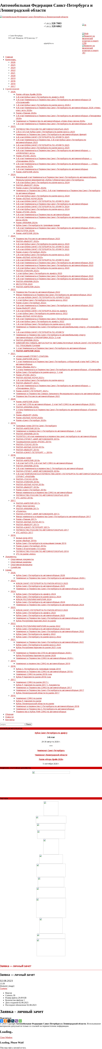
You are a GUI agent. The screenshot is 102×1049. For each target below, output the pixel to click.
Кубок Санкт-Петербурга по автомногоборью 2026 (40, 575)
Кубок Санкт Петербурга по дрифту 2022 (36, 634)
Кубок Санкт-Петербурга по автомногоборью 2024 (40, 602)
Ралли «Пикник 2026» (26, 113)
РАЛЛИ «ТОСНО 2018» (27, 479)
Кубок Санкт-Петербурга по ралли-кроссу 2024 (38, 596)
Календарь (10, 59)
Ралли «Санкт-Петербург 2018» (31, 489)
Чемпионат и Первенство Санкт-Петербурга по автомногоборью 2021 (50, 642)
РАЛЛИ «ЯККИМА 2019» (27, 433)
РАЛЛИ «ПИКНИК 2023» (27, 270)
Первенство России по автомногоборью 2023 (38, 238)
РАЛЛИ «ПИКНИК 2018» (27, 481)
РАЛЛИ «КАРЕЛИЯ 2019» (28, 428)
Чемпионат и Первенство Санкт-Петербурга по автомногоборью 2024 (50, 604)
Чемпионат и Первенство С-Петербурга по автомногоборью (45, 708)
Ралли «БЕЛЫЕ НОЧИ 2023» (29, 257)
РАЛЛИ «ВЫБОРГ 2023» (27, 241)
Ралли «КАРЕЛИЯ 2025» (27, 171)
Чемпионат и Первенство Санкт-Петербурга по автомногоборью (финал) (51, 134)
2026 (13, 62)
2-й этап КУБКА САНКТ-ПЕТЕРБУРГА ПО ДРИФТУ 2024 (42, 201)
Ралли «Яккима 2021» (26, 366)
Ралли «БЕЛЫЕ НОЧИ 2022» (29, 316)
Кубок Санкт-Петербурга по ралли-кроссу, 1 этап (39, 372)
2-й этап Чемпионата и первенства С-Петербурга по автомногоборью (49, 468)
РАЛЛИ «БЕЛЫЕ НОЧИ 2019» (30, 447)
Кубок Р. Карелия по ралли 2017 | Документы (38, 684)
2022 (13, 70)
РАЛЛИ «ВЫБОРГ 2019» (27, 449)
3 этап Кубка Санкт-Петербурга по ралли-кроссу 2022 (41, 300)
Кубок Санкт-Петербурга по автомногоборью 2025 (40, 586)
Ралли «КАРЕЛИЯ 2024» (27, 233)
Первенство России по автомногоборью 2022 (38, 292)
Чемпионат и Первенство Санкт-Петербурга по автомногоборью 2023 (50, 618)
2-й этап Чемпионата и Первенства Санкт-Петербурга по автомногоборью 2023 (54, 278)
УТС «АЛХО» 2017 (24, 532)
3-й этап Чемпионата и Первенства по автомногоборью (43, 214)
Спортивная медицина (21, 564)
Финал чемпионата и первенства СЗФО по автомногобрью (44, 492)
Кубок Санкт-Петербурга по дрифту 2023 (36, 612)
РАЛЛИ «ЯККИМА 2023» (27, 281)
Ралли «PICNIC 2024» (26, 211)
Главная (9, 56)
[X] (9, 1021)
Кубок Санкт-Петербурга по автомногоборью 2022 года (43, 628)
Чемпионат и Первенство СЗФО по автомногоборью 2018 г (44, 671)
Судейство (16, 567)
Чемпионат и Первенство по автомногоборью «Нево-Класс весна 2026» (50, 121)
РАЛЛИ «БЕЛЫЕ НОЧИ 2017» (30, 521)
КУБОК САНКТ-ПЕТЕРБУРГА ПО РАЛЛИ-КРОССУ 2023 (42, 610)
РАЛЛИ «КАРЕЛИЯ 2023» (28, 286)
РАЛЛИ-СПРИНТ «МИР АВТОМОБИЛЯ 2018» (38, 471)
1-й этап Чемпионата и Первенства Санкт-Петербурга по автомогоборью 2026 (54, 123)
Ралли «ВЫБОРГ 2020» (27, 415)
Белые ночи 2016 (24, 537)
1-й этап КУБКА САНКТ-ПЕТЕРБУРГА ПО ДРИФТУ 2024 (42, 206)
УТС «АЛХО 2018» (24, 497)
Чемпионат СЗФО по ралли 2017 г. (32, 682)
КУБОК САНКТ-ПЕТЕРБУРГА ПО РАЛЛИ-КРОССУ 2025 (42, 583)
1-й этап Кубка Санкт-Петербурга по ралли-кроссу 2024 (42, 209)
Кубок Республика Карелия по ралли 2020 (36, 655)
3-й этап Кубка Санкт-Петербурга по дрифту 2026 (40, 97)
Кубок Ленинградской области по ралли (35, 703)
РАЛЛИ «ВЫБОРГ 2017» (27, 524)
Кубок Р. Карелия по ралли (28, 700)
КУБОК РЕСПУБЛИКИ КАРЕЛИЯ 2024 (33, 599)
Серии (8, 570)
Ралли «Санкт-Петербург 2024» (31, 187)
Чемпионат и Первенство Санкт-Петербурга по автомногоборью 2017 (50, 690)
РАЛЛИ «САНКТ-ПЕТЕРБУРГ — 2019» (34, 452)
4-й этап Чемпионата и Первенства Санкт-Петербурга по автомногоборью (52, 203)
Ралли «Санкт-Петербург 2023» (31, 252)
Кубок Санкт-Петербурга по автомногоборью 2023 (40, 615)
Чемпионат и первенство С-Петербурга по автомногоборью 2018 (47, 706)
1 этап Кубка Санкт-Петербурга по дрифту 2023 (39, 273)
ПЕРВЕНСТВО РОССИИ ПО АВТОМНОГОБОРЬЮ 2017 (42, 529)
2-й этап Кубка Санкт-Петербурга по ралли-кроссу (40, 380)
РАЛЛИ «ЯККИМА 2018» (27, 465)
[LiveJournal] (12, 1021)
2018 (13, 81)
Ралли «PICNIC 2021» (26, 374)
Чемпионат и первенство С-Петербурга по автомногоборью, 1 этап (48, 431)
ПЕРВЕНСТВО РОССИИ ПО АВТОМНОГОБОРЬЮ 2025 (42, 129)
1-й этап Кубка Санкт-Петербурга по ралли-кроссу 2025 (42, 147)
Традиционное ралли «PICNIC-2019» (33, 441)
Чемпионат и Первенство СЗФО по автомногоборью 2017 (44, 687)
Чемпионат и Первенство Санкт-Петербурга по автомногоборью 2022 (50, 631)
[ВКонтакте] (1, 1021)
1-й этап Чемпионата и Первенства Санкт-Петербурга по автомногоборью (52, 169)
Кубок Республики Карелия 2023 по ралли (36, 620)
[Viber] (16, 1021)
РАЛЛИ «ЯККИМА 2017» (27, 508)
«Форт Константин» (25, 505)
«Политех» (21, 511)
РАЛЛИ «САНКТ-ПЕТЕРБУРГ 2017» (33, 527)
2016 (13, 83)
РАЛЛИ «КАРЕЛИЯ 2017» (28, 503)
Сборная (9, 714)
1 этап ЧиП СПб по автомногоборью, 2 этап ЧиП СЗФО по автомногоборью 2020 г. (56, 404)
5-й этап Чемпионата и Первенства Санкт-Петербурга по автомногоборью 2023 (54, 262)
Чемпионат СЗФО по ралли (29, 698)
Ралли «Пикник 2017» (26, 519)
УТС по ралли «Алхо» (26, 553)
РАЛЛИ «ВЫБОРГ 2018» (27, 487)
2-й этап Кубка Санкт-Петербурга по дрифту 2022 (40, 321)
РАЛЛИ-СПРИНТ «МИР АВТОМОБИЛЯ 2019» (38, 439)
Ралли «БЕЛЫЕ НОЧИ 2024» (29, 198)
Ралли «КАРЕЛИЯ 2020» (27, 401)
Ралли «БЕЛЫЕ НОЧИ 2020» (29, 417)
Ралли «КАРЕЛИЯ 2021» (27, 358)
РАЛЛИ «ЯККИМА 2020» (27, 407)
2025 (13, 64)
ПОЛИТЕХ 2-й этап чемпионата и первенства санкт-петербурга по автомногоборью (56, 436)
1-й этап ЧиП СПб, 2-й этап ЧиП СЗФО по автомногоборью (44, 463)
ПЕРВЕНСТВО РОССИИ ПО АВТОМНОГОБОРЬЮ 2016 (42, 551)
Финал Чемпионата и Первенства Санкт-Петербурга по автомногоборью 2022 (54, 294)
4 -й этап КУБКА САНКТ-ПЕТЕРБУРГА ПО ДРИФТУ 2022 (43, 297)
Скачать (3, 988)
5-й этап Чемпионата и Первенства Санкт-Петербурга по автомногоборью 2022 (54, 305)
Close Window (6, 1037)
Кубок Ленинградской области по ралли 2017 (37, 692)
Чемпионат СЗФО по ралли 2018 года (34, 674)
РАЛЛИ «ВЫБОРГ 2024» (27, 185)
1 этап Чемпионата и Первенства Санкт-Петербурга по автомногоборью (51, 348)
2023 (13, 235)
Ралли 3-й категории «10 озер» (31, 548)
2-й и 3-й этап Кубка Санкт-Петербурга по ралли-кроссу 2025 (45, 131)
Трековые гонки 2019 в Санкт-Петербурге (36, 425)
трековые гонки (23, 457)
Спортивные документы (22, 559)
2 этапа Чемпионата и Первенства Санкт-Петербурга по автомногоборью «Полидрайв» (58, 369)
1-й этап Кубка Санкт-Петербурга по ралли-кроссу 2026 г (43, 105)
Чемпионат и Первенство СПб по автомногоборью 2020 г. (44, 652)
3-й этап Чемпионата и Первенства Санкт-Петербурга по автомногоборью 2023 (54, 276)
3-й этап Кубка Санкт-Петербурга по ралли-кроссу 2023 (42, 244)
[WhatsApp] (20, 1021)
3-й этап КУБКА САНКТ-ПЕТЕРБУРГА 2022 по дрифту (41, 310)
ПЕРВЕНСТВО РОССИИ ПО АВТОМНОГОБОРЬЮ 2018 (42, 495)
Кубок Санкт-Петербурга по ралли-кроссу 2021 (38, 644)
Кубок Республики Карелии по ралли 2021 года (38, 647)
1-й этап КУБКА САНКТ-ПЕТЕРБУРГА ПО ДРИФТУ (40, 332)
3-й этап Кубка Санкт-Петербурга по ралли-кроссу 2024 (42, 182)
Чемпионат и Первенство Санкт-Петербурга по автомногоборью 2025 (50, 588)
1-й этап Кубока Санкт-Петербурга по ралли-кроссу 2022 (43, 324)
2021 (13, 72)
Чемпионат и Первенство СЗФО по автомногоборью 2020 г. (45, 658)
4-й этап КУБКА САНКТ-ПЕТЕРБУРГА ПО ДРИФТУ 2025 (42, 137)
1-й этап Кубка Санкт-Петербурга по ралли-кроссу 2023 (42, 268)
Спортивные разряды (21, 562)
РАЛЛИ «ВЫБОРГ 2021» (27, 382)
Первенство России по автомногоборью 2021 (38, 396)
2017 (13, 86)
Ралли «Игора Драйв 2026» (29, 94)
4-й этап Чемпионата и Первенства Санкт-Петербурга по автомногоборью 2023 (54, 265)
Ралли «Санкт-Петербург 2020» (31, 420)
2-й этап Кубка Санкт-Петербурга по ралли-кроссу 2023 (42, 254)
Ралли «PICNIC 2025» (26, 155)
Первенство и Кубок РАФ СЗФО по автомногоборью (41, 711)
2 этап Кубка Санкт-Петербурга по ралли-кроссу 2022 (41, 313)
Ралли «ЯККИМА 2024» (27, 222)
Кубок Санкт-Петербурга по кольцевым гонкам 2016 (41, 543)
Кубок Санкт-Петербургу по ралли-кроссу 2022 (38, 636)
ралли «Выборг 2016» (26, 540)
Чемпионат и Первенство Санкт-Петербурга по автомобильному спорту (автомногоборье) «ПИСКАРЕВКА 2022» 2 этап (51, 336)
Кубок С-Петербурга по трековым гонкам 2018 (38, 668)
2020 (13, 75)
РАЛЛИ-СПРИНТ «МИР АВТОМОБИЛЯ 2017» (38, 513)
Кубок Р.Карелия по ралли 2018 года (33, 676)
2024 (13, 67)
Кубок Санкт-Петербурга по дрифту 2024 (36, 594)
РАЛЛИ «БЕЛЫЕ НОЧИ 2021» (30, 377)
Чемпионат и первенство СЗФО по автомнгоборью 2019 (43, 663)
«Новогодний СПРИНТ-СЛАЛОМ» (32, 356)
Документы (10, 556)
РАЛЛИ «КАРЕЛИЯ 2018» (28, 460)
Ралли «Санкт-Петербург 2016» (31, 545)
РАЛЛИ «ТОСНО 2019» (27, 444)
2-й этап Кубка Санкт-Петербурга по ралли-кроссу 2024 (42, 195)
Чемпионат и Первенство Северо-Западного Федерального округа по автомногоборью (58, 393)
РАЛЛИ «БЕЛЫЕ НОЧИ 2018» (30, 484)
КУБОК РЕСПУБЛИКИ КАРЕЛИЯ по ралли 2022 (38, 626)
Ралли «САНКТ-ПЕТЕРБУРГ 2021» (32, 390)
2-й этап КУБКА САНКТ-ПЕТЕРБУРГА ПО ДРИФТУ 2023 (42, 260)
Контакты (9, 719)
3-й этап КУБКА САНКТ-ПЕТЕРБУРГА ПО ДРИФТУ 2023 (42, 249)
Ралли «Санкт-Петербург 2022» (31, 302)
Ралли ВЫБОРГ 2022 (26, 308)
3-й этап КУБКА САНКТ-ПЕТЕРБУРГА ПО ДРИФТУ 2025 (42, 145)
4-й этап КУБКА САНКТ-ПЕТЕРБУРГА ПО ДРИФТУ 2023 (42, 246)
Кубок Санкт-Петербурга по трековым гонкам (38, 225)
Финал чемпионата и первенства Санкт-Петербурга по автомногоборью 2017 (53, 516)
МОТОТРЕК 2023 (24, 284)
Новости (9, 717)
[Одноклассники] (5, 1021)
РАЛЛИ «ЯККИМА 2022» (27, 340)
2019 (13, 78)
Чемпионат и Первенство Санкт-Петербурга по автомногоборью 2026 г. (51, 578)
